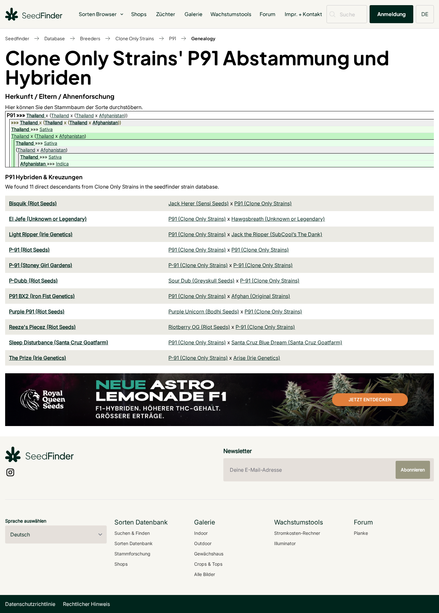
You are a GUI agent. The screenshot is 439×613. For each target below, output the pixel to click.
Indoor (201, 533)
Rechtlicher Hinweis (86, 604)
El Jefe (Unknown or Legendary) (48, 219)
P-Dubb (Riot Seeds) (33, 280)
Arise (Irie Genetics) (256, 358)
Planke (361, 533)
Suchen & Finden (132, 533)
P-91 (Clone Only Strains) (198, 265)
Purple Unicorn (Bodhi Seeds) (203, 311)
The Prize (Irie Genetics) (37, 358)
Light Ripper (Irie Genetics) (41, 234)
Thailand (35, 115)
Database (54, 38)
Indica (62, 163)
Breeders (90, 38)
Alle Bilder (204, 574)
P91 (172, 38)
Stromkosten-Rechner (297, 533)
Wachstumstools (231, 14)
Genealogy (203, 38)
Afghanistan (111, 115)
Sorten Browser (98, 14)
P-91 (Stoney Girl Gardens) (40, 265)
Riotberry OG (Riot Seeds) (199, 327)
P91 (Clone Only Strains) (263, 203)
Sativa (46, 129)
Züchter (165, 14)
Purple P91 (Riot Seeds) (37, 311)
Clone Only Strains (134, 38)
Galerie (193, 14)
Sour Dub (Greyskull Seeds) (201, 280)
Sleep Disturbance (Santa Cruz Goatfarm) (58, 342)
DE (424, 14)
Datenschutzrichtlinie (30, 604)
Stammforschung (132, 553)
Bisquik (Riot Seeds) (33, 203)
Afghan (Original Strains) (260, 296)
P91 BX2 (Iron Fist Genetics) (42, 296)
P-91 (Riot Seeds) (29, 249)
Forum (267, 14)
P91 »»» (16, 115)
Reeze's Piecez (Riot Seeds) (42, 327)
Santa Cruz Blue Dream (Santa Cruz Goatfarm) (286, 342)
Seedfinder (17, 38)
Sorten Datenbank (133, 543)
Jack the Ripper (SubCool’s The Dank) (276, 234)
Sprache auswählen (25, 521)
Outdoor (202, 543)
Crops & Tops (208, 564)
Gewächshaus (208, 553)
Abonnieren (413, 469)
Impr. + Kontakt (303, 14)
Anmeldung (391, 14)
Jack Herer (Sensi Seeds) (198, 203)
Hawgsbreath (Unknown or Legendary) (278, 219)
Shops (139, 14)
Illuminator (285, 543)
